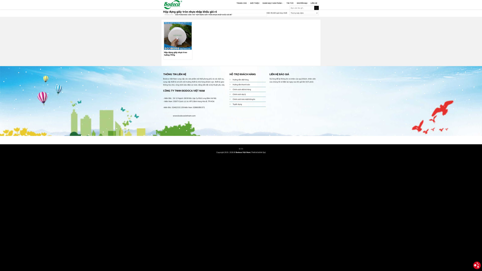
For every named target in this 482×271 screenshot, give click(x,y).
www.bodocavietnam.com (184, 116)
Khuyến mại (302, 3)
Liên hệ (314, 3)
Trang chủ (241, 3)
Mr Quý (263, 152)
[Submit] (316, 8)
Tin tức (290, 3)
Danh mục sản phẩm (272, 3)
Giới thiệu (254, 3)
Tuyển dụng (237, 104)
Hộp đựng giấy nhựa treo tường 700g (175, 53)
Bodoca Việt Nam (243, 152)
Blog (241, 149)
